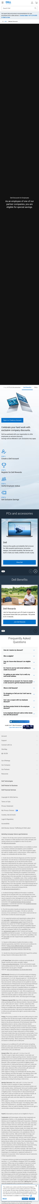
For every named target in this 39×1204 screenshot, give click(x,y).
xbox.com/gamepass (13, 969)
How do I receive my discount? (13, 650)
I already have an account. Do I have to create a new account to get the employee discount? (18, 682)
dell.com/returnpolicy (10, 843)
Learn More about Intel (15, 727)
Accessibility (5, 823)
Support (4, 740)
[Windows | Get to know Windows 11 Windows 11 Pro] (19, 721)
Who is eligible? (9, 656)
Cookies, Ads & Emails (8, 815)
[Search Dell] (35, 8)
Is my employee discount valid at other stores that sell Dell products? (18, 714)
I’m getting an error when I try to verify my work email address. (17, 675)
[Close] (36, 1186)
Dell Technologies (7, 781)
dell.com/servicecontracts (11, 889)
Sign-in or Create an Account (12, 420)
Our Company (5, 765)
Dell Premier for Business (9, 785)
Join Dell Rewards (19, 622)
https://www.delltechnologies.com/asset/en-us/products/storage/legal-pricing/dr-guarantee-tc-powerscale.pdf (16, 947)
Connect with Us (6, 745)
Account (4, 736)
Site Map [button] (4, 749)
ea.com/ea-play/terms (25, 969)
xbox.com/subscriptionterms (11, 964)
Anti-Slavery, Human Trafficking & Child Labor (15, 828)
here (34, 996)
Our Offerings (5, 760)
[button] (32, 2)
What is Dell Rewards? (11, 688)
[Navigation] (2, 2)
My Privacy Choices (7, 810)
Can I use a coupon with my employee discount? (16, 701)
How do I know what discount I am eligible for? (17, 662)
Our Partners (5, 769)
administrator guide (16, 922)
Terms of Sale (5, 802)
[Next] (35, 571)
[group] (19, 542)
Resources (4, 774)
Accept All (31, 1198)
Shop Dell (19, 562)
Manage (5, 1198)
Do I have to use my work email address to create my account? (17, 669)
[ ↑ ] (19, 889)
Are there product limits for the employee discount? (16, 707)
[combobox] (19, 8)
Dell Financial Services (8, 790)
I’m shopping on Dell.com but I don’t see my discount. (17, 694)
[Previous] (31, 571)
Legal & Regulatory (7, 819)
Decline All (24, 1198)
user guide (6, 920)
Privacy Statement (7, 806)
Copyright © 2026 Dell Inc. (9, 797)
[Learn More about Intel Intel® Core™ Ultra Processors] (28, 726)
